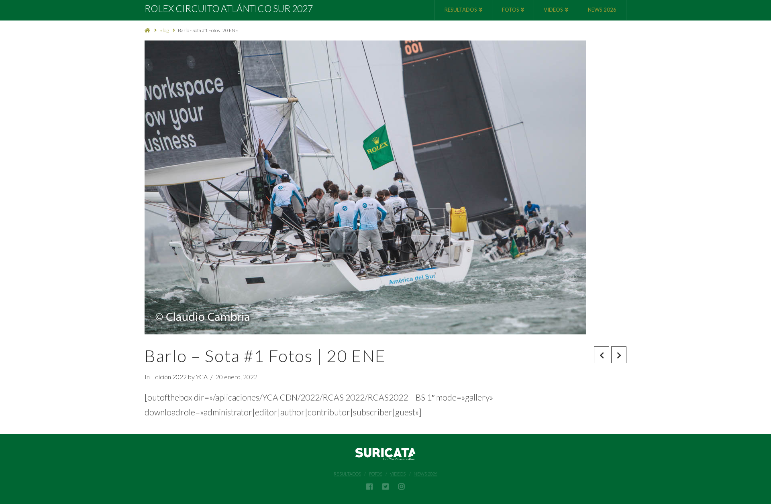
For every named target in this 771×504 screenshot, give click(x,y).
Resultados (347, 473)
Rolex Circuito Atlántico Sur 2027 (229, 8)
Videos (398, 473)
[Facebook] (369, 486)
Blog (164, 30)
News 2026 (425, 473)
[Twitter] (385, 486)
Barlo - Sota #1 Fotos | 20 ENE (208, 30)
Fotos (375, 473)
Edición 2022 (169, 377)
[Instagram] (401, 486)
